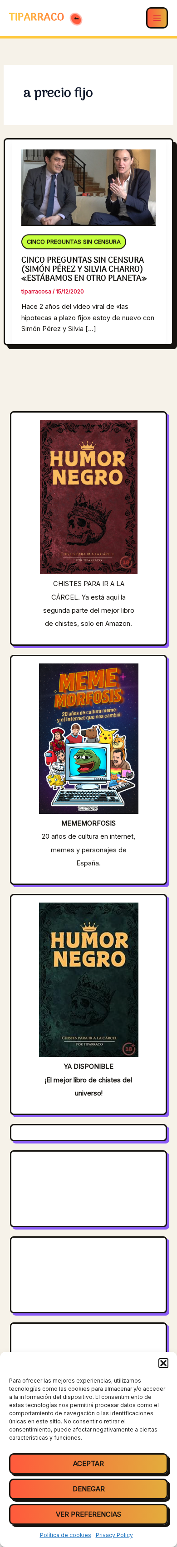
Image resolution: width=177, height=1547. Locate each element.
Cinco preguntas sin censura (74, 243)
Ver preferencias (88, 1514)
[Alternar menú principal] (157, 18)
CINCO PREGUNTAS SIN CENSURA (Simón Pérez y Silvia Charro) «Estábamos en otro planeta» (84, 269)
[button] (163, 1363)
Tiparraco (38, 17)
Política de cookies (65, 1535)
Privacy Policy (114, 1535)
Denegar (89, 1489)
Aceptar (88, 1463)
